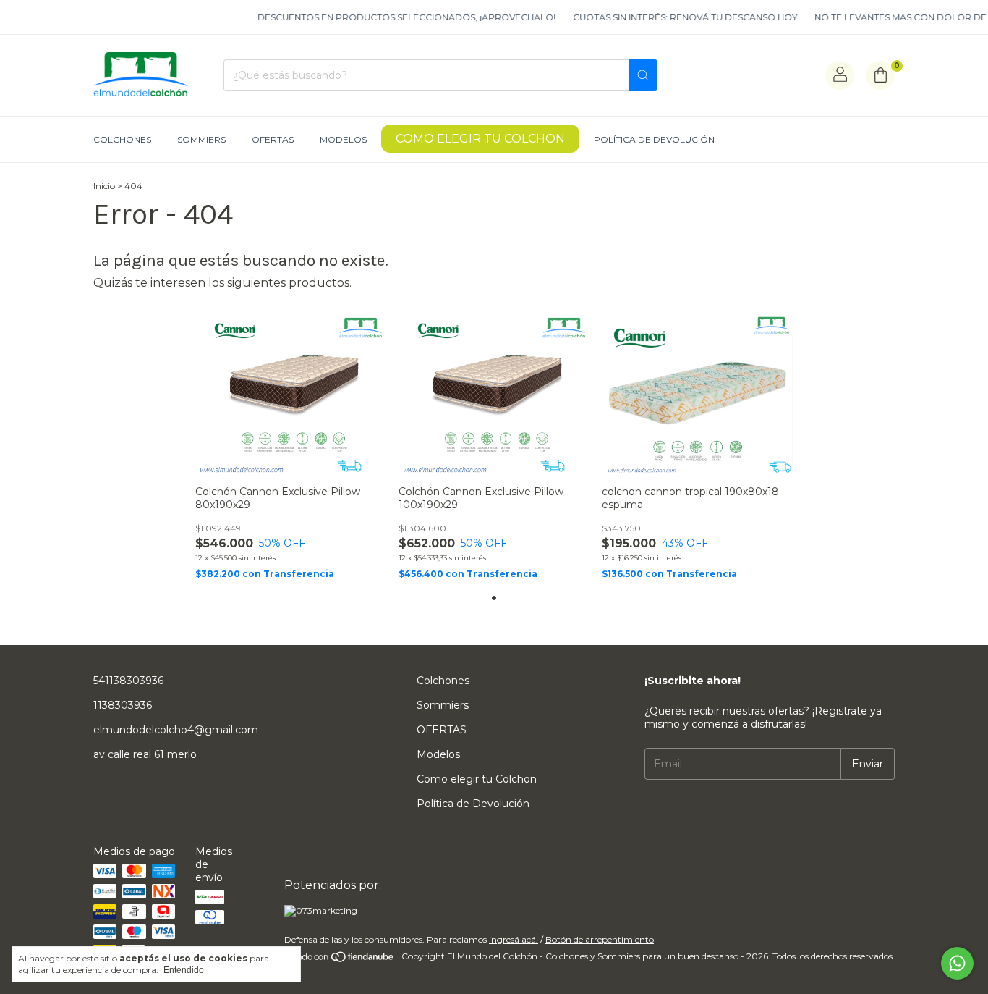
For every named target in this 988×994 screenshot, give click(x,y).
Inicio (104, 185)
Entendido (183, 970)
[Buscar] (643, 75)
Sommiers (201, 139)
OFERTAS (273, 139)
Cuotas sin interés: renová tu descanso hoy (675, 17)
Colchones (122, 139)
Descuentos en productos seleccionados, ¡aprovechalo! (396, 17)
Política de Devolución (654, 139)
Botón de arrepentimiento (599, 939)
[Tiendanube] (340, 959)
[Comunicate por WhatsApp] (957, 963)
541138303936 (128, 680)
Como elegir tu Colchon (480, 139)
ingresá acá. (513, 939)
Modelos (343, 139)
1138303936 (122, 705)
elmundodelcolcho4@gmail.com (175, 729)
